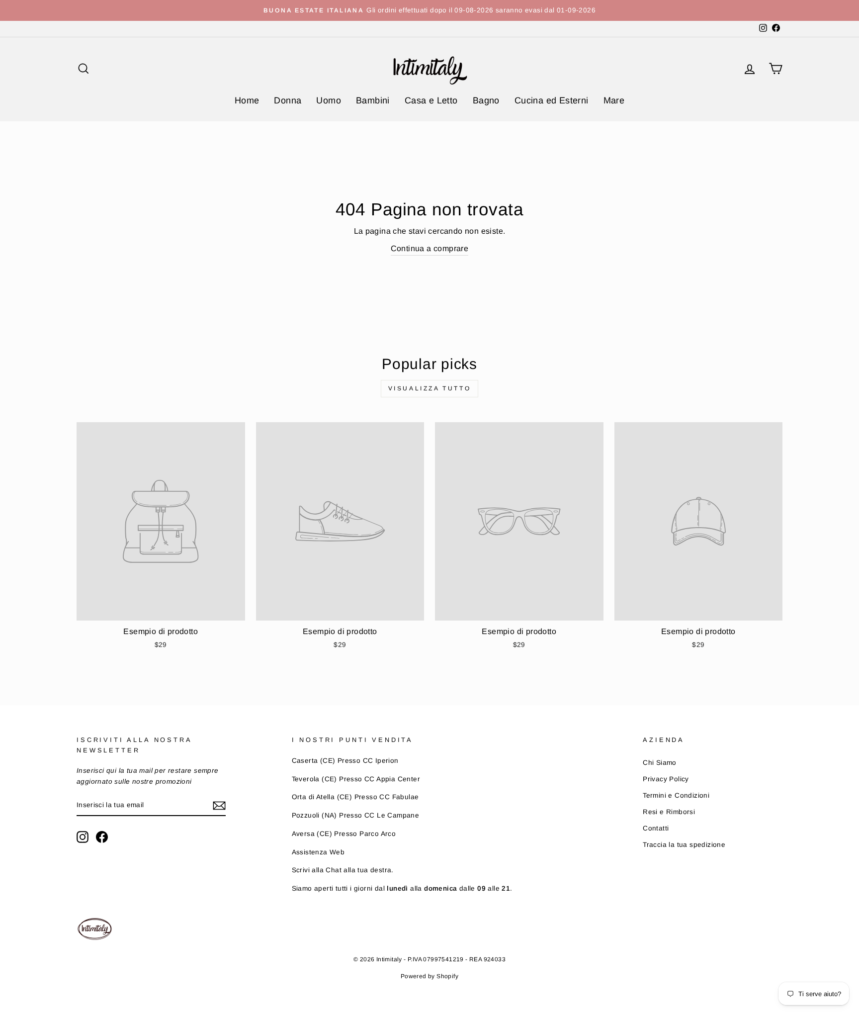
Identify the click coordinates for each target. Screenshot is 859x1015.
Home (247, 100)
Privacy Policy (666, 779)
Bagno (486, 100)
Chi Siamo (660, 762)
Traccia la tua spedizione (684, 844)
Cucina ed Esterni (552, 100)
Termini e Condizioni (676, 795)
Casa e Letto (431, 100)
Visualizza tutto (429, 388)
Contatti (656, 828)
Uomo (328, 100)
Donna (287, 100)
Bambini (373, 100)
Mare (614, 100)
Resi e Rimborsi (669, 812)
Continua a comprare (430, 248)
